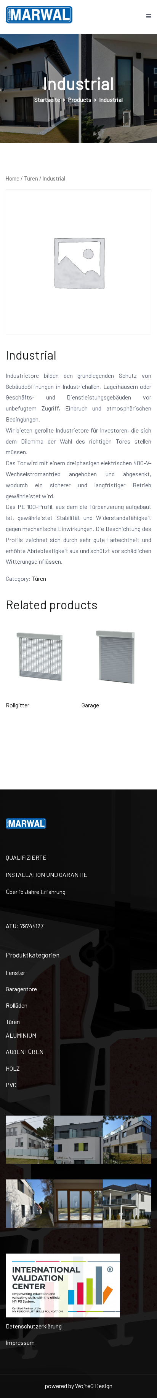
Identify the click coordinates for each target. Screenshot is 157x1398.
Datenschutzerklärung (34, 1326)
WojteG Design (93, 1385)
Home (12, 178)
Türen (31, 178)
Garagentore (21, 988)
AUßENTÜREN (24, 1051)
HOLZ (13, 1068)
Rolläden (16, 1005)
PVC (11, 1084)
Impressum (20, 1342)
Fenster (15, 972)
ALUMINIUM (21, 1035)
